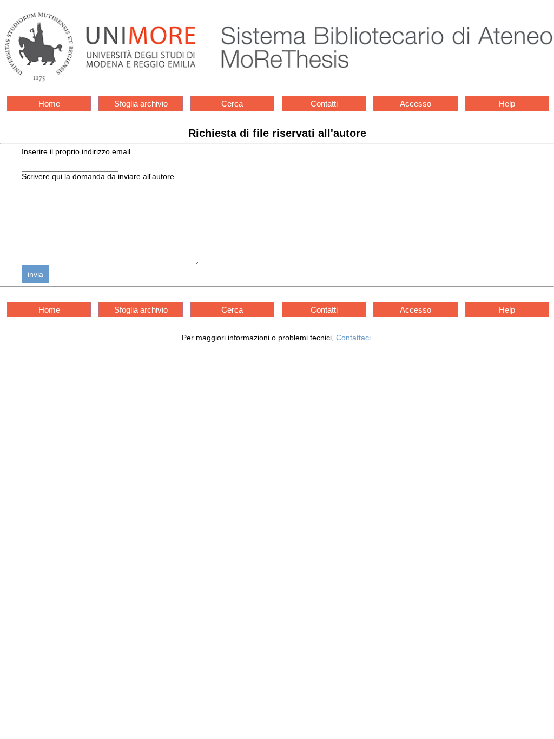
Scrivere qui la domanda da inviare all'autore (98, 176)
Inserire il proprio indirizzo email (76, 151)
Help (507, 103)
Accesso (415, 103)
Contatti (324, 103)
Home (49, 103)
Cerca (232, 103)
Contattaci (353, 337)
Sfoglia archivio (141, 103)
